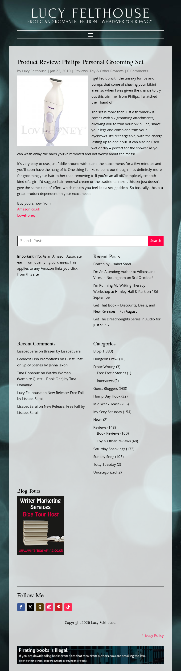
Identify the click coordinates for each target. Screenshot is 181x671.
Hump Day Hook (106, 396)
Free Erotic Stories (111, 373)
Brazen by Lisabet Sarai (112, 264)
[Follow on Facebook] (21, 607)
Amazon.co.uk (28, 209)
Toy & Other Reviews (106, 71)
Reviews (81, 71)
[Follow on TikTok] (68, 607)
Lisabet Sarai (27, 351)
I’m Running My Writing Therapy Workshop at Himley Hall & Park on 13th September (126, 291)
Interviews (105, 381)
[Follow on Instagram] (49, 607)
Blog (97, 351)
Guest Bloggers (105, 388)
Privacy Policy (152, 635)
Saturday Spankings (109, 449)
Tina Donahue (28, 373)
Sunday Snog (103, 457)
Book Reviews (108, 433)
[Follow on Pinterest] (58, 607)
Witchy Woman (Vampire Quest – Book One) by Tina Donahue (46, 379)
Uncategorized (105, 472)
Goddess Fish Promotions (38, 359)
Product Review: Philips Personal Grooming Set (80, 61)
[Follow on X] (30, 607)
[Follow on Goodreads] (40, 607)
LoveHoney (26, 215)
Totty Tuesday (104, 464)
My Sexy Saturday (107, 412)
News (97, 420)
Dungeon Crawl (105, 359)
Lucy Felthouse (34, 71)
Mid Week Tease (106, 404)
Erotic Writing (104, 367)
